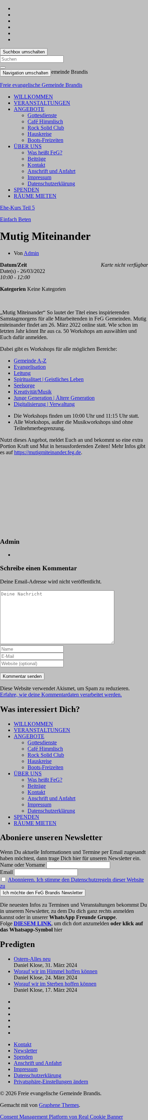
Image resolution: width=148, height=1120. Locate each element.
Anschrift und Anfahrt (51, 171)
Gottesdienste (42, 115)
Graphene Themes (59, 1105)
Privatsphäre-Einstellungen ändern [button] (51, 1082)
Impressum (39, 177)
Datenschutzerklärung (51, 183)
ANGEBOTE (29, 109)
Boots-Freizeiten (45, 140)
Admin (31, 253)
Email (6, 872)
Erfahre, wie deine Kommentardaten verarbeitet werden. (61, 695)
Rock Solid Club (46, 128)
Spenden (23, 1057)
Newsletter (25, 1050)
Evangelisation (30, 367)
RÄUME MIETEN (35, 196)
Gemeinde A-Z (30, 361)
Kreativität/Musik (33, 392)
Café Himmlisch (45, 121)
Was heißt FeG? (45, 152)
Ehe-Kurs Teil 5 (17, 208)
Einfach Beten (15, 219)
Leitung (22, 373)
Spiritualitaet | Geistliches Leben (49, 379)
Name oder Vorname (22, 865)
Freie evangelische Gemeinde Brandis (41, 85)
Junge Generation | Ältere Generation (54, 398)
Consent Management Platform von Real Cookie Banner (61, 1117)
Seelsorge (24, 385)
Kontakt (36, 165)
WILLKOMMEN (33, 97)
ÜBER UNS (28, 146)
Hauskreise (40, 134)
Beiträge (37, 159)
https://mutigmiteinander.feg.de (47, 452)
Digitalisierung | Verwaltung (44, 404)
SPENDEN (26, 190)
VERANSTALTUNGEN (42, 103)
